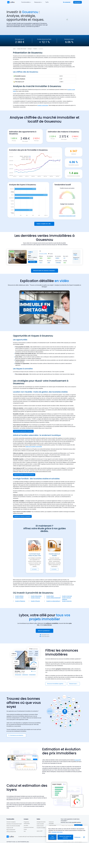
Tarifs (46, 2)
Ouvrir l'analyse (32, 261)
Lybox (14, 48)
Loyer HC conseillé (58, 260)
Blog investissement (11, 829)
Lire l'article (35, 569)
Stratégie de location (41, 821)
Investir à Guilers (19, 597)
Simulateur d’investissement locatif (14, 823)
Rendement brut (76, 257)
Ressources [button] (37, 2)
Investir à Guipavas (35, 597)
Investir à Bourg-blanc (36, 596)
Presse (25, 829)
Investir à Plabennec (20, 601)
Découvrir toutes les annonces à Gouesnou (44, 270)
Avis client (26, 825)
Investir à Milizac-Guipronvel (53, 597)
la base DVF (77, 760)
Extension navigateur (11, 821)
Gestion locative (40, 825)
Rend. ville (65, 256)
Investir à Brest (50, 596)
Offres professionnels (11, 831)
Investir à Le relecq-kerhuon (53, 601)
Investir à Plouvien (35, 601)
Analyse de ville (10, 827)
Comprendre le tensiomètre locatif (67, 216)
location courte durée (43, 105)
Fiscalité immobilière (41, 827)
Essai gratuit (77, 2)
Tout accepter (52, 837)
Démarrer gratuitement (44, 630)
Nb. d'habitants (50, 256)
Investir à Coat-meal (67, 596)
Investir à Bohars (19, 596)
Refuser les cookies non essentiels (65, 837)
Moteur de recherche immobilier (13, 825)
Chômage (65, 260)
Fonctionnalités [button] (25, 2)
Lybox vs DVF (39, 831)
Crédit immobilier (52, 825)
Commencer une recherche (16, 735)
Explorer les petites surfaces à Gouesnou (24, 474)
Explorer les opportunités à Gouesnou (23, 431)
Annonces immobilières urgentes (55, 683)
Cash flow (75, 253)
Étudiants (41, 260)
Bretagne (30, 48)
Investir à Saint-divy (67, 601)
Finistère (35, 48)
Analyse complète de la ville (44, 223)
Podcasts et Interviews (29, 827)
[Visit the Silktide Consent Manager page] (84, 837)
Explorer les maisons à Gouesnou (22, 516)
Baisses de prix (73, 683)
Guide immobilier (40, 823)
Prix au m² (49, 260)
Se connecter (66, 2)
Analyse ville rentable (21, 48)
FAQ (25, 831)
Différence (41, 256)
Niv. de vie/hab (58, 256)
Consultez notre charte (56, 832)
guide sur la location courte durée (34, 446)
